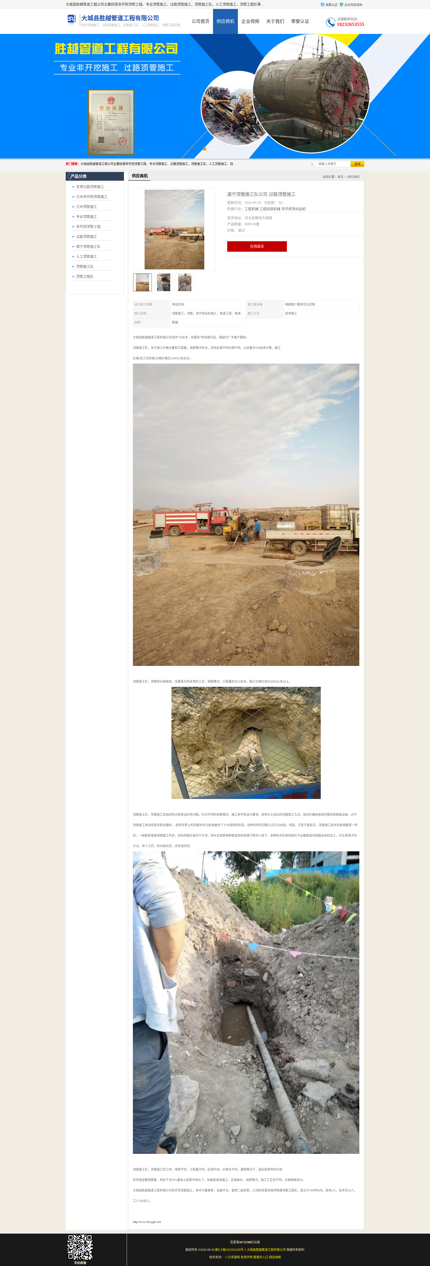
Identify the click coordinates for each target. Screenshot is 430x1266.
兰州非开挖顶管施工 (92, 197)
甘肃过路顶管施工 (90, 187)
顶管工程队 (85, 276)
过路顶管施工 (86, 236)
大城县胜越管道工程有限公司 (266, 1250)
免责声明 (247, 1257)
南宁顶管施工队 (88, 246)
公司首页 (201, 21)
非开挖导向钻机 (293, 209)
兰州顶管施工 (86, 207)
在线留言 (257, 246)
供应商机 (225, 21)
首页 (340, 177)
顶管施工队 (85, 266)
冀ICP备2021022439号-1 (230, 1250)
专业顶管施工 (86, 217)
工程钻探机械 (270, 209)
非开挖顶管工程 (88, 227)
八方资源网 (232, 1257)
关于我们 (275, 21)
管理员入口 (260, 1257)
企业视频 (250, 21)
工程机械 (252, 209)
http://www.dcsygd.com (147, 1222)
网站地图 (275, 1257)
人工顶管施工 (86, 256)
